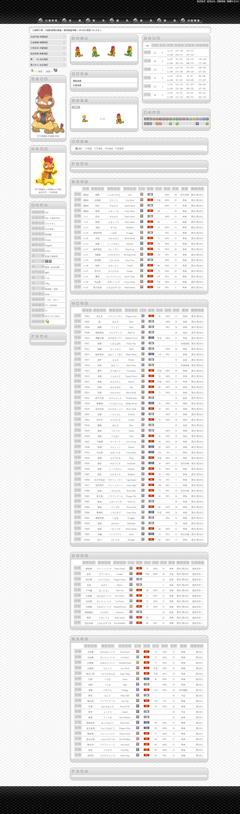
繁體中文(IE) (233, 1)
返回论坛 (211, 1)
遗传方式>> (197, 568)
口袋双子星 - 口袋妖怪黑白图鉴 (47, 30)
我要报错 (221, 1)
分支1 (76, 107)
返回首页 (201, 1)
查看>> (49, 71)
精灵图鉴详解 (70, 30)
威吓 (47, 273)
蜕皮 (47, 267)
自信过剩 (55, 267)
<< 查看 (38, 71)
